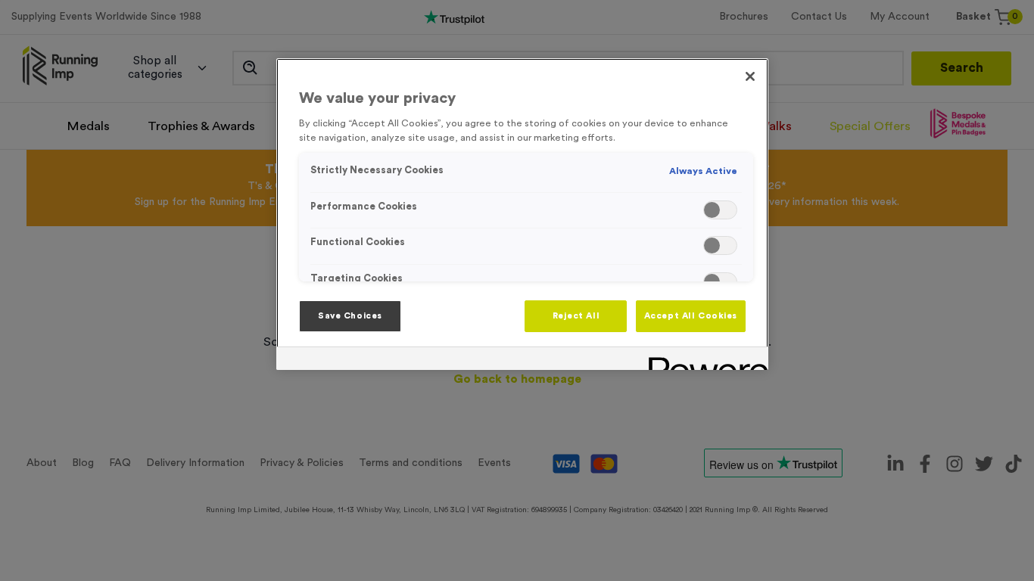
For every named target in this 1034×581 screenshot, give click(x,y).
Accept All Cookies (690, 316)
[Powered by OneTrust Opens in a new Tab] (703, 360)
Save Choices (350, 316)
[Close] (750, 76)
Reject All (576, 316)
